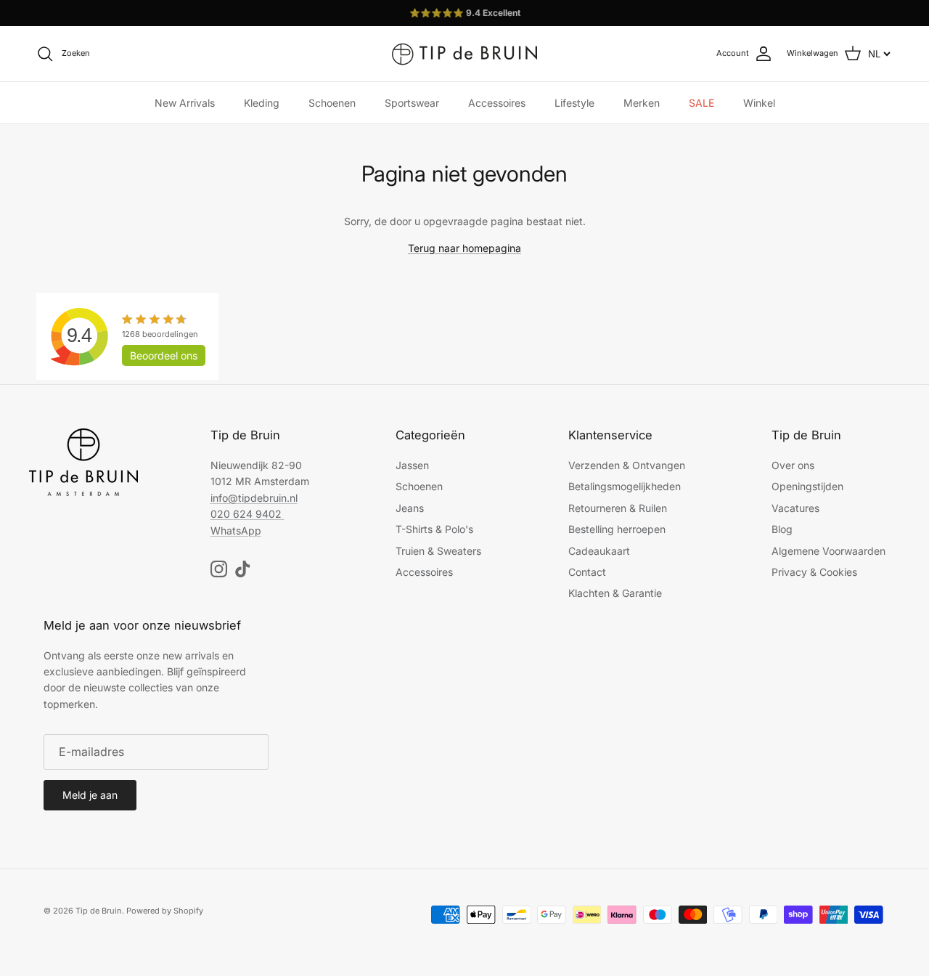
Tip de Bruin (98, 911)
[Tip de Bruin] (464, 54)
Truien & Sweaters (438, 551)
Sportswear (412, 103)
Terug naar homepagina (464, 248)
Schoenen (332, 103)
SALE (701, 103)
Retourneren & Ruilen (617, 508)
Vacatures (795, 508)
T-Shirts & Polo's (434, 529)
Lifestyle (574, 103)
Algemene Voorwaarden (828, 551)
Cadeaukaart (599, 551)
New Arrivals (185, 103)
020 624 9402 (246, 514)
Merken (641, 103)
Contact (587, 572)
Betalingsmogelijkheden (624, 486)
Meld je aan (90, 795)
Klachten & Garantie (615, 593)
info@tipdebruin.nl (254, 498)
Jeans (410, 508)
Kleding (261, 103)
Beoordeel (163, 355)
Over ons (793, 465)
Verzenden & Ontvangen (626, 465)
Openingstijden (807, 486)
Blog (782, 529)
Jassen (412, 465)
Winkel (759, 103)
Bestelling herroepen (617, 529)
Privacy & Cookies (814, 572)
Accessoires (496, 103)
